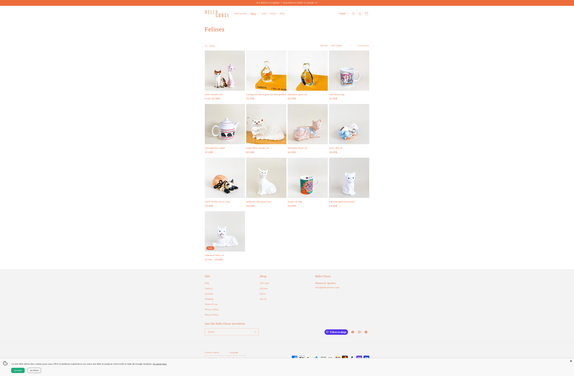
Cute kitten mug (336, 94)
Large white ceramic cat (257, 148)
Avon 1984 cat (335, 148)
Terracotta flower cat (298, 148)
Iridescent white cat (214, 255)
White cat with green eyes (258, 201)
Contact (209, 288)
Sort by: (324, 45)
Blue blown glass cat (297, 94)
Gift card (264, 283)
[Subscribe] (255, 331)
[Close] (571, 361)
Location (209, 293)
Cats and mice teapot (215, 148)
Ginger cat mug (295, 201)
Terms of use (211, 304)
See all (263, 299)
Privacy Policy (212, 309)
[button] (254, 13)
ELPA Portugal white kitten (342, 201)
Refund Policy (212, 315)
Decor (263, 293)
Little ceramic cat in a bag (217, 201)
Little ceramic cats (214, 94)
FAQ (207, 283)
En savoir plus (160, 364)
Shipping (209, 299)
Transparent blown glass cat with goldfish (266, 94)
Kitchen (264, 288)
